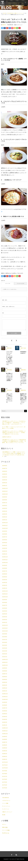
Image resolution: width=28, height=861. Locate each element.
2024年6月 (4, 539)
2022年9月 (4, 599)
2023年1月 (4, 588)
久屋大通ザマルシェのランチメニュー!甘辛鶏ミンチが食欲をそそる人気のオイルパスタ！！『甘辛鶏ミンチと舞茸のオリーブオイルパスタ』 (14, 433)
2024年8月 (4, 534)
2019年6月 (4, 710)
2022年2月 (4, 619)
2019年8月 (4, 705)
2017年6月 (4, 779)
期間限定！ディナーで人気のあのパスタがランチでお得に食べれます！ (13, 455)
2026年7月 (4, 468)
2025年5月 (4, 508)
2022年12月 (5, 591)
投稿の (4, 827)
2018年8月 (4, 739)
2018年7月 (4, 742)
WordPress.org (5, 833)
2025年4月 (4, 511)
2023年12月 (5, 556)
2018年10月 (5, 733)
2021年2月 (4, 653)
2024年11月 (4, 525)
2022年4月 (4, 613)
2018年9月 (4, 736)
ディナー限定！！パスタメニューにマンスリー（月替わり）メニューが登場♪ (13, 427)
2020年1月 (4, 690)
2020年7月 (4, 673)
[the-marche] (2, 2)
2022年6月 (4, 608)
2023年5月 (4, 576)
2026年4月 (4, 477)
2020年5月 (4, 679)
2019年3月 (4, 719)
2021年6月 (4, 642)
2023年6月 (4, 574)
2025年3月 (4, 514)
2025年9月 (4, 497)
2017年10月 (5, 767)
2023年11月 (4, 559)
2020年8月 (4, 670)
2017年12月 (5, 762)
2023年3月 (4, 582)
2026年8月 (4, 465)
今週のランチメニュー (18, 13)
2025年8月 (4, 499)
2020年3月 (4, 685)
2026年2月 (4, 482)
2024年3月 (4, 548)
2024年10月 (5, 528)
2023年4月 (4, 579)
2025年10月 (5, 494)
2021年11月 (4, 628)
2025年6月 (4, 505)
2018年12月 (5, 728)
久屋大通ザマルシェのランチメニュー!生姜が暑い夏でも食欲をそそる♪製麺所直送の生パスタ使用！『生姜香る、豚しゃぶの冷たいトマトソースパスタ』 (14, 441)
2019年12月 (5, 693)
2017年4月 (4, 785)
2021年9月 (4, 633)
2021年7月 (4, 639)
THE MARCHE (10, 13)
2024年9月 (4, 531)
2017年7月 (4, 776)
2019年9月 (4, 702)
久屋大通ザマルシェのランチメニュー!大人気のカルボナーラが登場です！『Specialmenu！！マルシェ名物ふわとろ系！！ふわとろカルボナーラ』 (14, 423)
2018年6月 (4, 745)
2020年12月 (5, 659)
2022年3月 (4, 616)
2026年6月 (4, 471)
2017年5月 (4, 782)
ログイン (4, 824)
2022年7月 (4, 605)
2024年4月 (4, 545)
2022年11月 (4, 593)
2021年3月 (4, 651)
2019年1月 (4, 725)
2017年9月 (4, 770)
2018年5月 (4, 747)
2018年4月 (4, 750)
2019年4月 (4, 716)
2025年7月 (4, 502)
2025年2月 (4, 516)
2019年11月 (4, 696)
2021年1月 (4, 656)
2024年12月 (5, 522)
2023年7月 (4, 571)
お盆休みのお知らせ (6, 436)
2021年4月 (4, 648)
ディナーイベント (6, 806)
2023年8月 (4, 568)
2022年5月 (4, 611)
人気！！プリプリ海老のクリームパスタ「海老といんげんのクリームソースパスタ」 (9, 398)
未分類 (3, 814)
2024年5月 (4, 542)
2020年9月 (4, 668)
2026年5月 (4, 474)
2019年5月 (4, 713)
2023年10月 (5, 562)
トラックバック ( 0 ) (20, 283)
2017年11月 (4, 765)
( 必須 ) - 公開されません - (8, 306)
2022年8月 (4, 602)
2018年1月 (4, 759)
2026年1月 (4, 485)
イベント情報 (5, 803)
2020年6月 (4, 676)
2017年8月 (4, 773)
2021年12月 (5, 625)
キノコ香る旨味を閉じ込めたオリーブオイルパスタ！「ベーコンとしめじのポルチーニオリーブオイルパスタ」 (23, 379)
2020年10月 (5, 665)
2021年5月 (4, 645)
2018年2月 (4, 756)
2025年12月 (5, 488)
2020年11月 (4, 662)
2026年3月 (4, 479)
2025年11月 (4, 491)
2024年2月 (4, 551)
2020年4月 (4, 682)
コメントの (5, 830)
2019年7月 (4, 708)
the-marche (12, 859)
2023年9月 (4, 565)
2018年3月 (4, 753)
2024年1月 (4, 554)
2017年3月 (4, 787)
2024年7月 (4, 536)
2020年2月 (4, 688)
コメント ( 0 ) (7, 283)
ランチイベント (5, 809)
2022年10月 (5, 596)
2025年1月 (4, 519)
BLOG (4, 13)
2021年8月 (4, 636)
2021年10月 (5, 631)
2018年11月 (4, 730)
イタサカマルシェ (6, 800)
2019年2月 (4, 722)
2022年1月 (4, 622)
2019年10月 (5, 699)
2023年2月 (4, 585)
